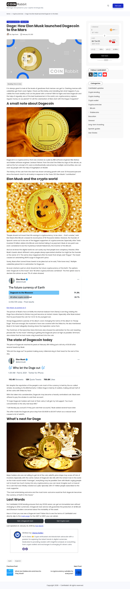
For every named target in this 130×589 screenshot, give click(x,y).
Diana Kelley (37, 533)
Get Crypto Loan (63, 521)
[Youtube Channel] (105, 75)
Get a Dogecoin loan (25, 521)
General (91, 121)
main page (25, 516)
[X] (91, 75)
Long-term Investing (96, 125)
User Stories (92, 133)
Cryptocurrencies (13, 22)
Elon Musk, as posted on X (16, 308)
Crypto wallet (93, 100)
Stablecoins (94, 112)
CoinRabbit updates (96, 88)
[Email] (23, 549)
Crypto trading (94, 96)
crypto (10, 561)
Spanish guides (94, 129)
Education (24, 22)
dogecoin (18, 561)
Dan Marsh (39, 526)
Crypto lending (94, 92)
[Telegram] (100, 75)
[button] (118, 6)
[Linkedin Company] (95, 75)
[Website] (26, 549)
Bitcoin (92, 108)
